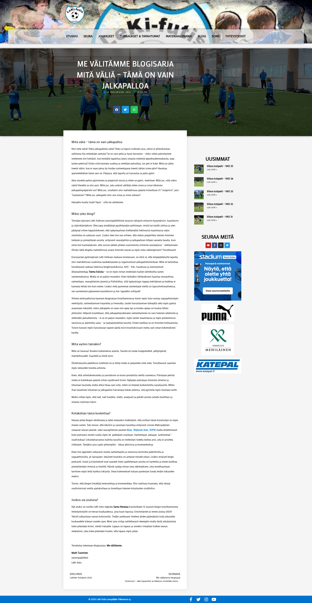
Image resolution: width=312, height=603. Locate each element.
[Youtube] (214, 599)
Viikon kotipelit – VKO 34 (220, 178)
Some (216, 36)
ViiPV (152, 429)
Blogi (202, 36)
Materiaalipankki (179, 36)
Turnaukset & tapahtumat (140, 36)
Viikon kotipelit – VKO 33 (220, 191)
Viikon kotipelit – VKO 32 (220, 204)
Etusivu (72, 36)
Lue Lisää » (212, 169)
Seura (88, 36)
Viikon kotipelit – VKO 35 (220, 166)
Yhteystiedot (235, 36)
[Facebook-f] (191, 599)
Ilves (129, 429)
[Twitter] (198, 599)
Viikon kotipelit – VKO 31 (220, 216)
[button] (116, 109)
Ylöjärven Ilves (140, 429)
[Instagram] (206, 599)
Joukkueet (106, 36)
